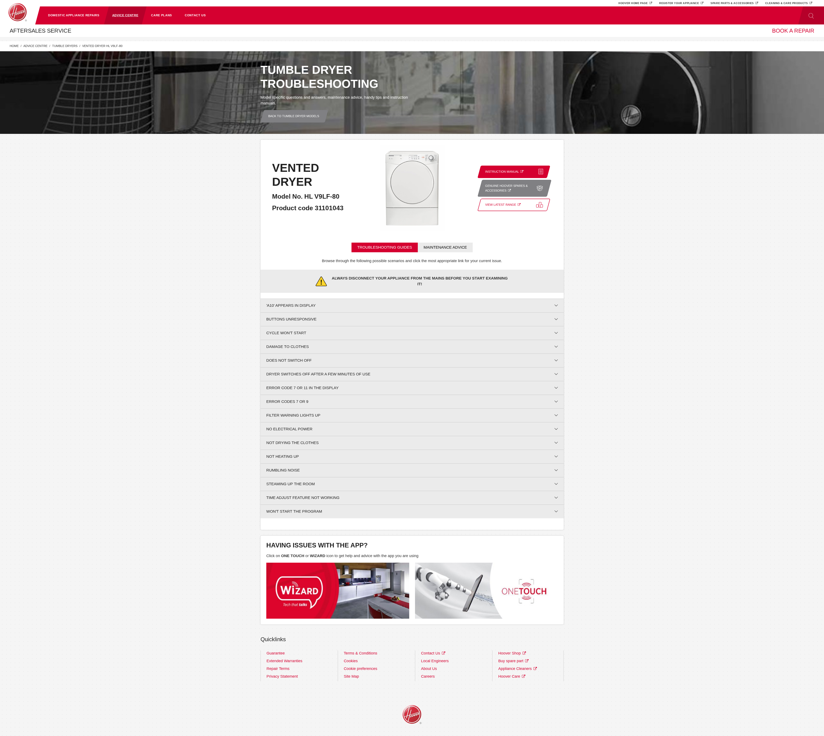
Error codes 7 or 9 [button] (287, 401)
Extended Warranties (284, 661)
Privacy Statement (282, 676)
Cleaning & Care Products (787, 3)
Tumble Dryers (64, 46)
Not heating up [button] (282, 456)
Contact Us (431, 653)
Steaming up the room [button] (290, 484)
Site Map (351, 676)
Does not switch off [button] (289, 360)
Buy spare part (511, 661)
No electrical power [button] (289, 429)
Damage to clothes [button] (287, 347)
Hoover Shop (510, 653)
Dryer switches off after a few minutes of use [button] (318, 374)
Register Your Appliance (679, 3)
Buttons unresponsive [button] (291, 319)
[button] (73, 15)
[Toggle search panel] (811, 15)
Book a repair (793, 30)
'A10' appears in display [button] (291, 305)
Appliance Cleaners (515, 668)
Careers (428, 676)
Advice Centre (35, 46)
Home (14, 46)
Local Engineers (435, 661)
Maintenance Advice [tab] (445, 247)
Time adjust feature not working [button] (302, 498)
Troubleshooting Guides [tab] (384, 247)
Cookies (351, 661)
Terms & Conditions (360, 653)
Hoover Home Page (633, 3)
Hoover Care (509, 676)
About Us (429, 668)
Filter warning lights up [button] (293, 415)
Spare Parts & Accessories (732, 3)
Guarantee (276, 653)
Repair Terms (278, 668)
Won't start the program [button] (294, 511)
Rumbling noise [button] (283, 470)
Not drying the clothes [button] (292, 443)
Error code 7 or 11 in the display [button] (302, 388)
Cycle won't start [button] (286, 333)
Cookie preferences (360, 668)
